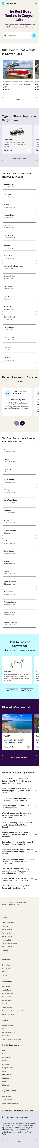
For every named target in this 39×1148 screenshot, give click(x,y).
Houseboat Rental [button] (8, 997)
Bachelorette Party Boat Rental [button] (12, 1011)
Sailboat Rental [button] (7, 1007)
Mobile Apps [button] (6, 972)
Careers (5, 926)
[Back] (16, 423)
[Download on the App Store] (12, 690)
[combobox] (15, 35)
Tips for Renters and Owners (12, 1039)
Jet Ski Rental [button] (6, 990)
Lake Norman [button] (6, 1075)
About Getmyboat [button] (8, 922)
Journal (5, 1020)
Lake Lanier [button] (6, 1054)
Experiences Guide (8, 1032)
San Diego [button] (5, 1061)
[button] (18, 69)
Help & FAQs (6, 1096)
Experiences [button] (7, 981)
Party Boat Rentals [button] (8, 1014)
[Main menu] (36, 3)
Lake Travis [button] (6, 1064)
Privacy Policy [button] (7, 936)
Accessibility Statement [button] (10, 943)
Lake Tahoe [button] (6, 1057)
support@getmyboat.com (10, 1103)
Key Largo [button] (5, 1078)
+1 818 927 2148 (7, 1100)
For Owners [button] (6, 968)
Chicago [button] (5, 1071)
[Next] (22, 423)
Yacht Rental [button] (6, 1004)
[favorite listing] (32, 81)
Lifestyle (5, 1029)
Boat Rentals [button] (6, 986)
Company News (7, 1025)
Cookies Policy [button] (7, 940)
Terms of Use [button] (24, 1126)
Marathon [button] (5, 1085)
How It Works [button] (6, 965)
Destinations (6, 1036)
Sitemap (5, 950)
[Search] (33, 35)
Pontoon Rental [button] (7, 1000)
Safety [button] (4, 975)
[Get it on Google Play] (27, 690)
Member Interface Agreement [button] (12, 947)
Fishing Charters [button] (7, 993)
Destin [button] (4, 1081)
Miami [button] (4, 1050)
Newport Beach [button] (7, 1068)
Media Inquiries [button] (7, 929)
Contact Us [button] (6, 954)
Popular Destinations (10, 1045)
